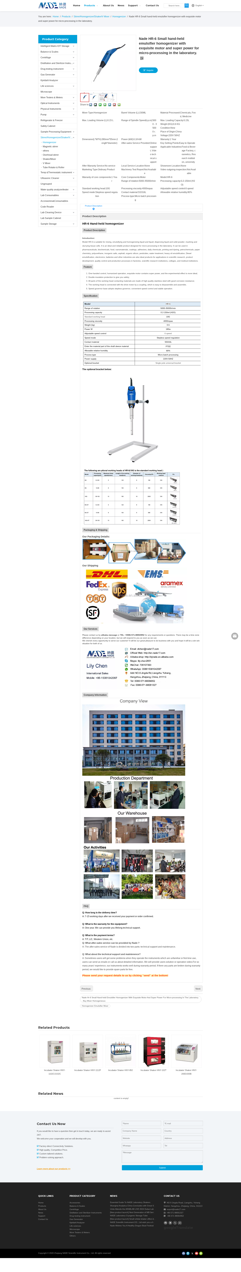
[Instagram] (180, 1223)
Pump (43, 114)
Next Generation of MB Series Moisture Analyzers (151, 1212)
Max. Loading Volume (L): (94, 120)
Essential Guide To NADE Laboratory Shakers (130, 1202)
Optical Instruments (50, 103)
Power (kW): (127, 139)
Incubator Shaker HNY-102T (120, 1070)
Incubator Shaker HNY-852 (87, 1070)
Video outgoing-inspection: (173, 169)
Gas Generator (48, 74)
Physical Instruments (51, 109)
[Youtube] (196, 1253)
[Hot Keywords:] (187, 5)
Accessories (75, 1202)
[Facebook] (165, 1222)
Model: (163, 177)
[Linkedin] (170, 1222)
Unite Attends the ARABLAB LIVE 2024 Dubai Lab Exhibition (136, 1209)
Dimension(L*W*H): (92, 139)
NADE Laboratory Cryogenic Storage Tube (129, 1215)
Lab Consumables (50, 195)
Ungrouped (46, 184)
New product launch (119, 1212)
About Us (42, 1209)
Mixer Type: (88, 112)
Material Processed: (170, 112)
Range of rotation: (130, 181)
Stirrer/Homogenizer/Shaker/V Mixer (58, 137)
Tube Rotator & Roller (53, 167)
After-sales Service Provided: (135, 143)
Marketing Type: (90, 169)
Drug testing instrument (52, 69)
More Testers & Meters (52, 97)
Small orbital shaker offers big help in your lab (149, 1219)
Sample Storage (49, 224)
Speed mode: (88, 192)
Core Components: (130, 177)
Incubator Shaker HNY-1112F (54, 1070)
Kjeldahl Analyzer (49, 80)
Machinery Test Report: (132, 169)
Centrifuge (46, 57)
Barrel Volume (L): (130, 112)
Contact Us (43, 1219)
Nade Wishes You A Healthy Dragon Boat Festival (132, 1225)
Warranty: (165, 139)
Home (41, 1202)
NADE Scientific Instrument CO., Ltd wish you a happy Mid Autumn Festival (143, 1222)
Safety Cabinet (48, 126)
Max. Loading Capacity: (172, 120)
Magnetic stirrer (50, 146)
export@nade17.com (176, 1209)
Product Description (93, 206)
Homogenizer (49, 142)
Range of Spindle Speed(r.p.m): (136, 120)
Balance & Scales (49, 52)
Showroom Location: (170, 166)
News (40, 1213)
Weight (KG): (166, 124)
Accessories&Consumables (54, 201)
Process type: (128, 196)
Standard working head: (94, 188)
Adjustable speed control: (172, 188)
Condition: (165, 128)
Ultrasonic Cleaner (50, 178)
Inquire (150, 70)
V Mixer (46, 163)
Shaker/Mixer (49, 159)
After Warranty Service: (93, 166)
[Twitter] (175, 1222)
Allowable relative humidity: (174, 192)
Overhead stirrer (51, 155)
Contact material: (129, 192)
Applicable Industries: (171, 147)
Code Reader (47, 207)
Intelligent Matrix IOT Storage (55, 46)
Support (41, 1216)
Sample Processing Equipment (56, 132)
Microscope (46, 92)
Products (42, 1206)
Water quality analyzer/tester (54, 189)
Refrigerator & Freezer (52, 120)
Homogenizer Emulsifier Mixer (95, 1006)
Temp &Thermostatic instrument (56, 172)
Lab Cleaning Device (51, 212)
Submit (162, 1168)
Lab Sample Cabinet (51, 218)
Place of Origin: (168, 131)
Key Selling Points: (169, 143)
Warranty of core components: (96, 177)
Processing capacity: (170, 181)
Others (73, 1236)
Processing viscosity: (131, 188)
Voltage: (164, 135)
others (46, 151)
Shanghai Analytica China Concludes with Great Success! (135, 1206)
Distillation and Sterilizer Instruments (59, 63)
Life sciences (47, 86)
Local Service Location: (132, 166)
